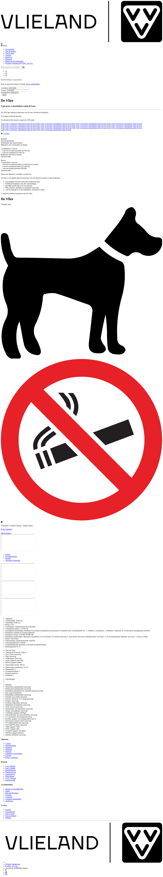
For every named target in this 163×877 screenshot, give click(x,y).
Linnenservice (10, 774)
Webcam (8, 752)
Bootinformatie (10, 770)
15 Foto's (6, 133)
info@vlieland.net (14, 63)
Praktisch (8, 59)
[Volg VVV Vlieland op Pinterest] (6, 874)
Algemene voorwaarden (13, 754)
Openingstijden (10, 746)
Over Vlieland (10, 766)
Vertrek (3, 90)
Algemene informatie (12, 560)
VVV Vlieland (10, 778)
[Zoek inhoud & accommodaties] (23, 67)
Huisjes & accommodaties (14, 61)
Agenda (8, 55)
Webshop (8, 750)
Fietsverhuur (9, 776)
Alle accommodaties (33, 84)
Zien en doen (10, 814)
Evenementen (10, 812)
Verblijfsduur (5, 92)
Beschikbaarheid (11, 556)
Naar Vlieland (10, 768)
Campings (8, 797)
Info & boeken (6, 533)
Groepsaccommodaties (13, 799)
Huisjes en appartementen (14, 789)
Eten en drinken (10, 816)
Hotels (7, 791)
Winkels (8, 818)
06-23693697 (7, 529)
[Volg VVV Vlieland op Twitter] (6, 872)
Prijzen (7, 554)
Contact (8, 744)
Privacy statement (11, 758)
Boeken (8, 558)
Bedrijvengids (10, 780)
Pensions (8, 795)
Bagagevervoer (10, 772)
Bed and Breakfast (11, 793)
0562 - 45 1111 (27, 63)
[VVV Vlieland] (83, 862)
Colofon (8, 756)
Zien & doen (9, 53)
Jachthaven (9, 801)
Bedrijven (8, 57)
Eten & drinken (10, 51)
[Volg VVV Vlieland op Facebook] (5, 870)
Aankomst (5, 88)
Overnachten (9, 49)
